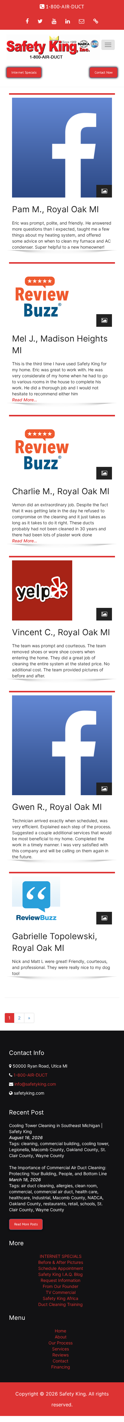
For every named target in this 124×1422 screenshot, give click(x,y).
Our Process (60, 1342)
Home (60, 1330)
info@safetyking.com (35, 1083)
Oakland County (82, 1149)
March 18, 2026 (25, 1179)
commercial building (59, 1143)
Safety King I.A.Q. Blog (60, 1274)
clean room (86, 1185)
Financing (60, 1366)
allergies (64, 1185)
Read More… (24, 399)
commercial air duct (53, 1191)
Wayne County (50, 1155)
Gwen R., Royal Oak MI (57, 807)
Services (60, 1348)
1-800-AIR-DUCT (31, 1074)
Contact (60, 1360)
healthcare (19, 1197)
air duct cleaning (37, 1185)
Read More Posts (26, 1224)
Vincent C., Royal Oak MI (61, 632)
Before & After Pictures (60, 1262)
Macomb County (47, 1149)
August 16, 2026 (26, 1137)
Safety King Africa (60, 1298)
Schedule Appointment (60, 1268)
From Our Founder (60, 1286)
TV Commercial (61, 1292)
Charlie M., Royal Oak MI (60, 491)
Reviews (60, 1354)
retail (73, 1203)
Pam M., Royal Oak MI (55, 209)
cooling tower (95, 1143)
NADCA (95, 1197)
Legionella (19, 1149)
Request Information (60, 1280)
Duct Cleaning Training (60, 1304)
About (61, 1336)
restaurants (54, 1203)
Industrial (41, 1197)
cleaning (29, 1143)
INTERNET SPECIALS (61, 1256)
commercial (20, 1191)
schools (87, 1203)
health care (86, 1191)
